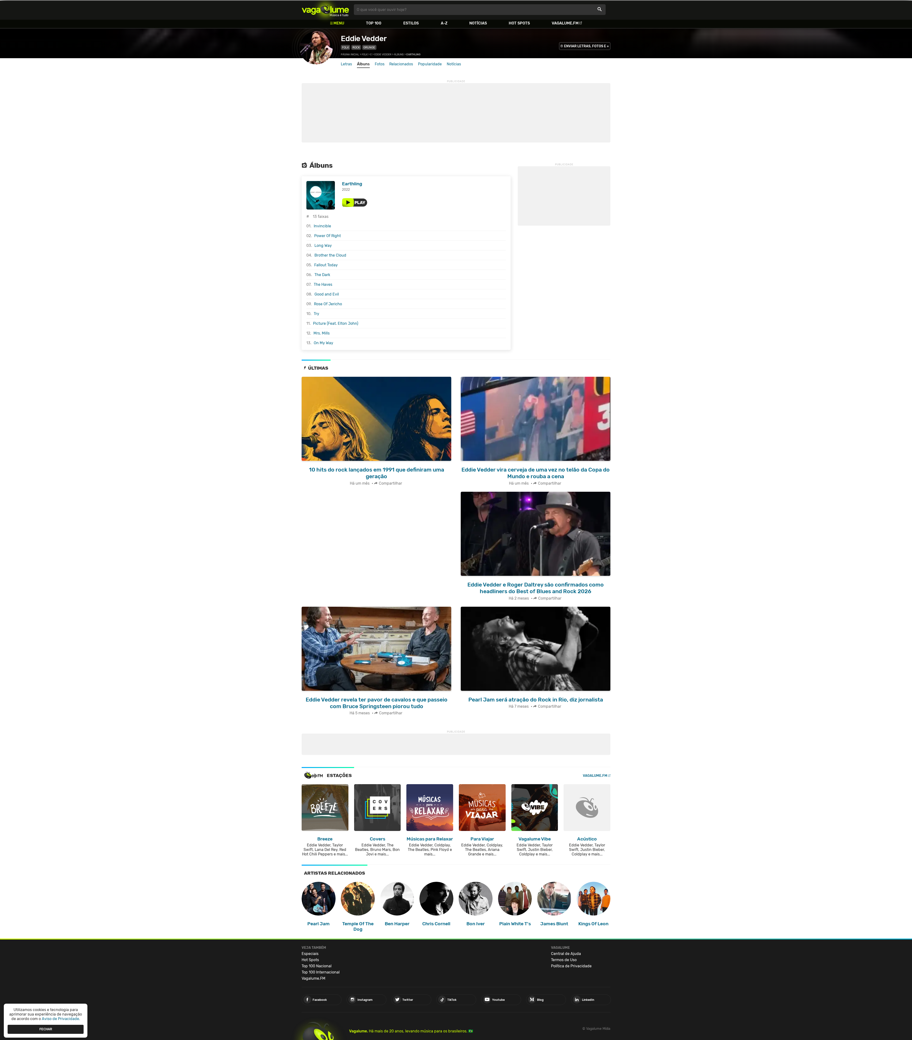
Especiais (310, 953)
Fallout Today (326, 265)
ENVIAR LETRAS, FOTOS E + (586, 46)
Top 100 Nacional (317, 966)
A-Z (444, 23)
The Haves (323, 284)
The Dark (322, 274)
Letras (346, 64)
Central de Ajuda (566, 953)
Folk (345, 47)
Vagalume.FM (565, 23)
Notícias (478, 23)
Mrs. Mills (322, 333)
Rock (356, 47)
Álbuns (399, 54)
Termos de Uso (564, 960)
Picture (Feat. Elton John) (335, 323)
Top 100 (373, 23)
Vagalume (325, 10)
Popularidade (430, 64)
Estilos (411, 23)
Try (316, 313)
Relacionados (401, 64)
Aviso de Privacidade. (61, 1018)
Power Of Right (327, 236)
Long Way (323, 245)
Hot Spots (519, 23)
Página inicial (350, 54)
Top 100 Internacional (321, 972)
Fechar (45, 1029)
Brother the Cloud (330, 255)
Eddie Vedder (363, 38)
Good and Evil (326, 294)
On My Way (323, 343)
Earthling (352, 183)
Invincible (322, 226)
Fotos (380, 64)
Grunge (369, 47)
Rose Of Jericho (328, 304)
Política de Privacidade (571, 966)
